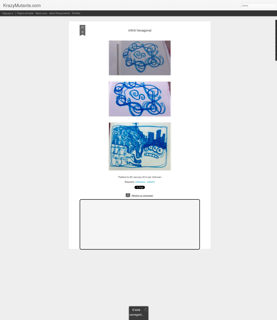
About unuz (41, 13)
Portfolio (76, 13)
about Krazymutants (59, 13)
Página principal (25, 13)
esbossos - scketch (145, 181)
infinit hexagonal (139, 30)
